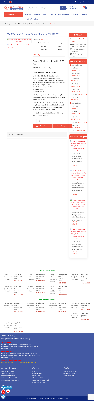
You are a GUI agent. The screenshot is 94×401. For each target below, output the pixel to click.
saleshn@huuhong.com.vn (13, 355)
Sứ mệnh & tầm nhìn (39, 382)
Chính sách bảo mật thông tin (10, 380)
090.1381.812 (82, 122)
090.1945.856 (75, 127)
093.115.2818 (75, 91)
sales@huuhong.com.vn (12, 346)
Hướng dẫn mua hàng (8, 371)
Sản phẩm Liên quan (78, 136)
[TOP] (90, 390)
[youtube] (8, 391)
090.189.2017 (75, 70)
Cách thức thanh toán (8, 373)
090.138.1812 (85, 319)
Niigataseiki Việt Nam (70, 373)
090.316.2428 (82, 94)
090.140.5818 (75, 114)
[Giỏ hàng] (86, 8)
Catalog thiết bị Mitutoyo (71, 371)
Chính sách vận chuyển (9, 375)
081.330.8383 (32, 362)
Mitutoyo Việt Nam (69, 375)
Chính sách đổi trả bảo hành (10, 378)
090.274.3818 (75, 119)
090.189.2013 (75, 108)
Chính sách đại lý (38, 378)
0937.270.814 (13, 362)
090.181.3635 (85, 309)
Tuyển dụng (36, 375)
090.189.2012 (75, 75)
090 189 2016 (72, 8)
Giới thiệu (35, 371)
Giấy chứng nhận (38, 373)
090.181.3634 (75, 100)
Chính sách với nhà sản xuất (41, 380)
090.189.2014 (75, 81)
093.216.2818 (75, 86)
